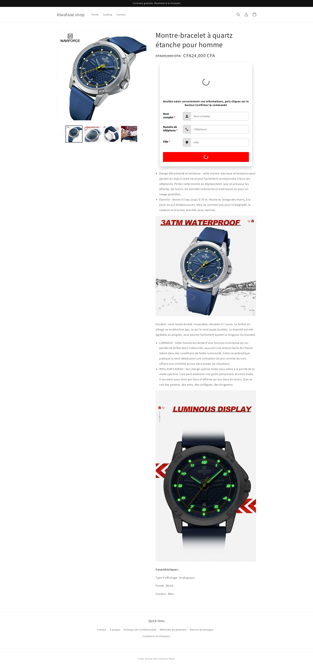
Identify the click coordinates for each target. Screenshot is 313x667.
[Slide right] (143, 134)
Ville (166, 141)
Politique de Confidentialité (140, 629)
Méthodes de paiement (173, 629)
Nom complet (169, 115)
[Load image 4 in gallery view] (129, 134)
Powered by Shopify (166, 659)
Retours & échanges (201, 629)
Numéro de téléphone (170, 128)
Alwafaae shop (151, 659)
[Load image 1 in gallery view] (74, 134)
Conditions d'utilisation (156, 636)
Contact (101, 629)
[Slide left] (61, 134)
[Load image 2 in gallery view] (92, 134)
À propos (115, 629)
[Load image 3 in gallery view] (111, 134)
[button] (238, 15)
